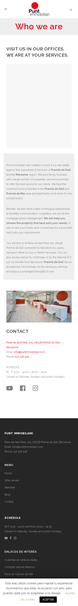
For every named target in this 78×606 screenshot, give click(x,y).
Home (8, 473)
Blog (7, 494)
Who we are (12, 480)
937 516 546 (22, 356)
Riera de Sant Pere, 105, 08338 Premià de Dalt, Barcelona (38, 442)
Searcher (10, 487)
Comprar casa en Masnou (20, 567)
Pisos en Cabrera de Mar (19, 574)
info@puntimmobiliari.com (29, 352)
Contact (9, 501)
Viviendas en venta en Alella (21, 559)
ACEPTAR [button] (48, 599)
